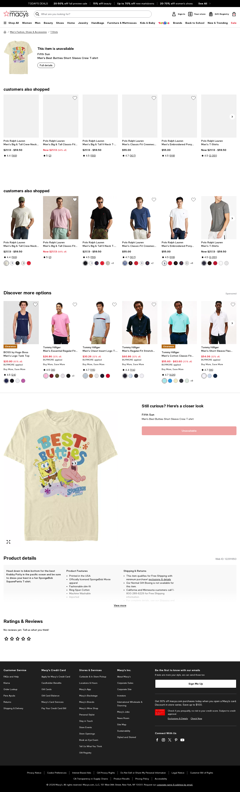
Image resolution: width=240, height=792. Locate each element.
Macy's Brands (86, 702)
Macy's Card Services (52, 702)
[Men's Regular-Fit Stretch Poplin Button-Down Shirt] (139, 322)
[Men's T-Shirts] (218, 116)
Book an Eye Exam (88, 740)
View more (120, 605)
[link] (21, 151)
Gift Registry (85, 753)
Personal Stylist (86, 714)
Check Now (196, 718)
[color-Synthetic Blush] (46, 376)
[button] (61, 475)
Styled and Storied (126, 737)
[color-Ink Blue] (147, 263)
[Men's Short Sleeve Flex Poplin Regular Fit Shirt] (218, 322)
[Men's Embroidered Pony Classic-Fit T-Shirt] (179, 116)
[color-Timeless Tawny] (91, 376)
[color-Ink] (97, 263)
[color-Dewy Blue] (164, 381)
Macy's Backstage (88, 695)
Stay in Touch (86, 721)
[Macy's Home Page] (16, 14)
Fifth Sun (43, 54)
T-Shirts (54, 32)
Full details (46, 65)
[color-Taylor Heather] (187, 263)
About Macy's (124, 676)
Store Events (85, 727)
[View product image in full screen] (8, 542)
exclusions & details (160, 579)
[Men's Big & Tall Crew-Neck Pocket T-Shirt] (21, 116)
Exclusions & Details (178, 718)
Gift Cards (46, 689)
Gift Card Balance (50, 695)
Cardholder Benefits (51, 683)
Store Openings (87, 733)
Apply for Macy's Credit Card (55, 676)
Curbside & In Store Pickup (92, 676)
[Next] (232, 117)
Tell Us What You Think (90, 746)
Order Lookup (10, 689)
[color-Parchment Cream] (6, 263)
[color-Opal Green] (187, 381)
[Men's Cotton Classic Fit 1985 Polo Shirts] (179, 322)
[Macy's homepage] (5, 32)
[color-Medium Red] (108, 376)
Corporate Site (124, 689)
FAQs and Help (11, 676)
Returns (130, 604)
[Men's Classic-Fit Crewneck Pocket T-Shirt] (139, 116)
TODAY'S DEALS (38, 3)
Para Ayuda (9, 695)
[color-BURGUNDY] (51, 376)
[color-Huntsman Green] (57, 376)
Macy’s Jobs (123, 712)
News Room (123, 718)
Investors (121, 695)
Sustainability (123, 731)
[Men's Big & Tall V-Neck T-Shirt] (100, 116)
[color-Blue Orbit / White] (170, 381)
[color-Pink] (23, 381)
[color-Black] (17, 263)
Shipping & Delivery (13, 708)
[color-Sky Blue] (85, 376)
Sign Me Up (196, 683)
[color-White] (12, 263)
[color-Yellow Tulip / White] (176, 381)
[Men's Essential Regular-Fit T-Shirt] (60, 322)
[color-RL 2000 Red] (215, 263)
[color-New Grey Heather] (226, 263)
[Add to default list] (75, 98)
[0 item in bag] (234, 14)
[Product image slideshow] (61, 475)
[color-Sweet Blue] (130, 376)
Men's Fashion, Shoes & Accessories (28, 32)
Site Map (121, 724)
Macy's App (85, 689)
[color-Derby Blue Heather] (125, 263)
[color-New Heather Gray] (108, 263)
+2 (152, 263)
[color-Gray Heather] (23, 263)
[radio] (6, 263)
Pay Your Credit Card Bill (53, 708)
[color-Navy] (6, 381)
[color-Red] (102, 263)
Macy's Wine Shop (88, 708)
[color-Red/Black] (29, 263)
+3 (112, 263)
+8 (191, 263)
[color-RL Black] (209, 263)
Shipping (165, 600)
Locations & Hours (88, 683)
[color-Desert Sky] (102, 376)
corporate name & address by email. (175, 785)
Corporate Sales (125, 683)
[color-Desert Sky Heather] (181, 381)
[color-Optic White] (204, 376)
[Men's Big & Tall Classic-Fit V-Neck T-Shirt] (60, 116)
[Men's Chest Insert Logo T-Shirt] (100, 322)
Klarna (7, 683)
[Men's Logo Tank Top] (21, 322)
